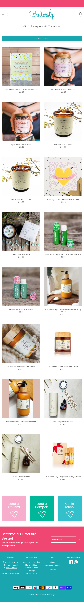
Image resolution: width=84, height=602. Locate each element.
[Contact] (70, 508)
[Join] (79, 540)
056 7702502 (11, 568)
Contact (52, 569)
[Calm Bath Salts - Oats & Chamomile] (21, 66)
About (52, 562)
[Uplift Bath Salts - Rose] (21, 121)
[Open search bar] (8, 15)
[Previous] (28, 3)
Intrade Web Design (48, 595)
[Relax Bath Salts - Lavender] (63, 66)
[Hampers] (42, 508)
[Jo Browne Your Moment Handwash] (21, 398)
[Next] (55, 3)
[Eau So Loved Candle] (63, 121)
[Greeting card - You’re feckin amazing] (63, 176)
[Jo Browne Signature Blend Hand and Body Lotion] (63, 286)
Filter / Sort (42, 39)
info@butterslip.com (10, 573)
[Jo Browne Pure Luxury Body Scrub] (63, 343)
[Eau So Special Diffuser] (63, 398)
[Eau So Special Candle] (21, 231)
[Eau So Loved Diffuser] (21, 453)
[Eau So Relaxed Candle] (21, 176)
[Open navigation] (3, 15)
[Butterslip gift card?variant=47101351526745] (14, 508)
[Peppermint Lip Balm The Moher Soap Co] (63, 231)
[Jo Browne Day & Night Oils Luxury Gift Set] (63, 453)
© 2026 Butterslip (35, 595)
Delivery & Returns (52, 566)
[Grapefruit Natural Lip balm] (21, 286)
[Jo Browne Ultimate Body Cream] (21, 343)
